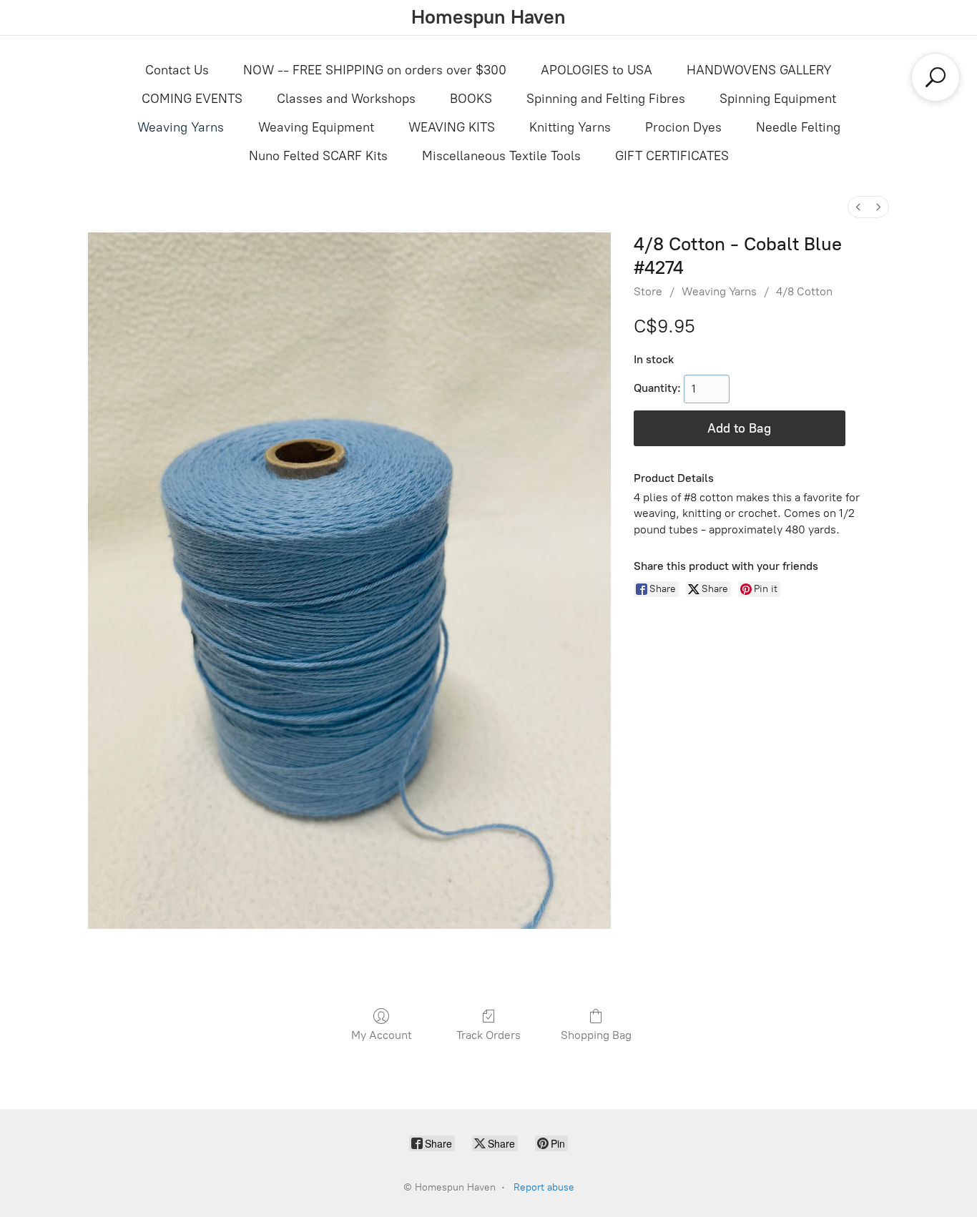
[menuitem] (858, 207)
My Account (381, 1035)
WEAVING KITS (451, 127)
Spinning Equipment (778, 99)
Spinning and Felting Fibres (605, 99)
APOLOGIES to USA (596, 70)
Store (648, 291)
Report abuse (544, 1187)
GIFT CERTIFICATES (672, 156)
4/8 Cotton (804, 291)
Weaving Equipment (316, 127)
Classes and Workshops (346, 99)
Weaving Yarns (180, 127)
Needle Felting (798, 127)
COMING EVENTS (192, 99)
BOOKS (471, 99)
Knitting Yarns (570, 127)
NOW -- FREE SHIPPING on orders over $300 (374, 70)
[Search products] (935, 77)
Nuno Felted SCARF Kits (318, 156)
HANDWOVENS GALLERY (759, 70)
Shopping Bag (596, 1035)
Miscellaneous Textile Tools (501, 156)
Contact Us (177, 70)
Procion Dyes (683, 127)
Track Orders (488, 1035)
